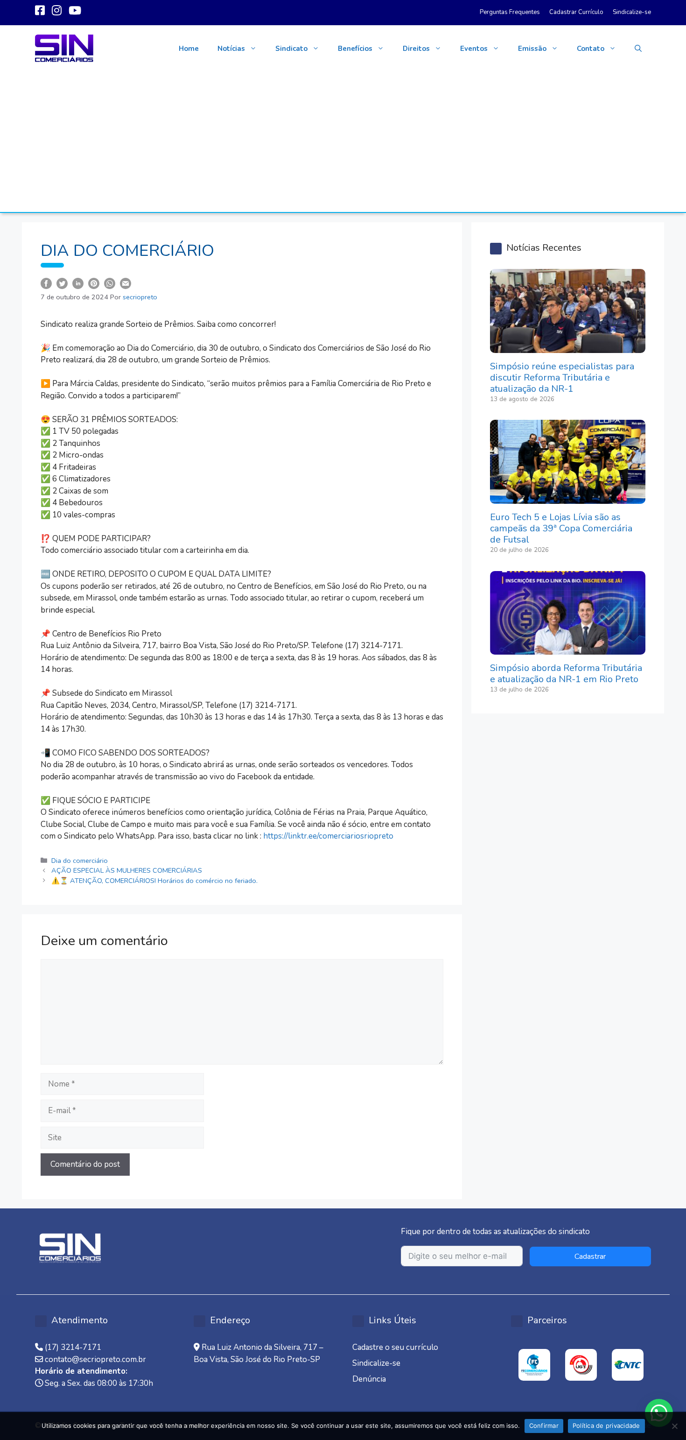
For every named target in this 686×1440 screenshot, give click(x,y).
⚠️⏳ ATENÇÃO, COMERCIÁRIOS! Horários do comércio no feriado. (154, 880)
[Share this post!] (46, 282)
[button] (638, 49)
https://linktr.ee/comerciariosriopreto (328, 836)
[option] (534, 1364)
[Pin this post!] (93, 282)
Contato (590, 48)
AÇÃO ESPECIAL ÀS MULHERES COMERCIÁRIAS (126, 870)
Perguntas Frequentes (510, 12)
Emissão (532, 48)
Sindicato (291, 48)
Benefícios (355, 48)
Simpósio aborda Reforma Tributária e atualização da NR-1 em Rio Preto (566, 673)
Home (189, 48)
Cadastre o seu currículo (395, 1347)
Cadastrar (590, 1256)
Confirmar (544, 1425)
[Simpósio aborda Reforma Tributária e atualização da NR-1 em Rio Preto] (567, 648)
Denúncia (369, 1379)
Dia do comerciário (79, 860)
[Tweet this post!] (62, 282)
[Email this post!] (125, 282)
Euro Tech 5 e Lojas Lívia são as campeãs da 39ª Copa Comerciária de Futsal (561, 528)
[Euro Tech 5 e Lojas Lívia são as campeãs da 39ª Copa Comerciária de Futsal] (567, 498)
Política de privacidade (606, 1425)
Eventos (474, 48)
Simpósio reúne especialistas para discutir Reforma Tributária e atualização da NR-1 (562, 377)
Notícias (231, 48)
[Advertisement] (343, 142)
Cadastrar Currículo (576, 12)
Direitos (416, 48)
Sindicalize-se (632, 12)
